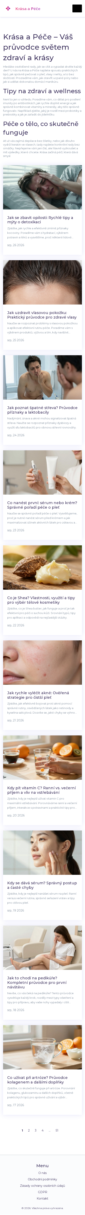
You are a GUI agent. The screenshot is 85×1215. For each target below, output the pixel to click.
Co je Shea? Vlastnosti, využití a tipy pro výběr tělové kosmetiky (41, 600)
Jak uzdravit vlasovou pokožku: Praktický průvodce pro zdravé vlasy (42, 315)
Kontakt (42, 1198)
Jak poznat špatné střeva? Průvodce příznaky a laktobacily (42, 410)
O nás (42, 1173)
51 (57, 1130)
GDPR (42, 1192)
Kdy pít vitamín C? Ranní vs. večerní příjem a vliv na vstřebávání (41, 790)
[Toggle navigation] (77, 8)
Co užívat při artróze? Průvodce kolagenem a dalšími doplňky (37, 1079)
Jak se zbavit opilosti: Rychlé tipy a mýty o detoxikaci (40, 220)
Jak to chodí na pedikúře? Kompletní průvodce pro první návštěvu (36, 982)
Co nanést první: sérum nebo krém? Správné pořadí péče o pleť (42, 505)
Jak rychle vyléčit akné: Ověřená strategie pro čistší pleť (38, 695)
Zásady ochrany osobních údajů (42, 1186)
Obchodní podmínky (42, 1179)
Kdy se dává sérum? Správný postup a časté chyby (42, 885)
